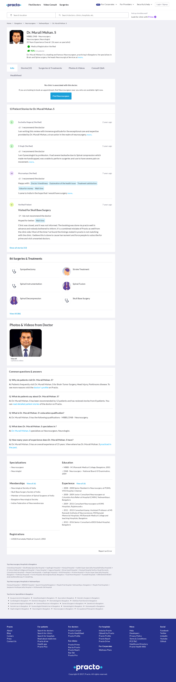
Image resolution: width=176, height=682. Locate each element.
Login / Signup (162, 4)
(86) (15, 313)
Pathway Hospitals (22, 575)
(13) (26, 68)
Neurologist (16, 471)
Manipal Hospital (68, 568)
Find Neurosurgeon (61, 96)
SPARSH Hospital (28, 585)
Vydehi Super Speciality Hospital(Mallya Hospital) (93, 568)
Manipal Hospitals (13, 585)
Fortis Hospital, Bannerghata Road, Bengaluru (47, 575)
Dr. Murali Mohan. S (21, 430)
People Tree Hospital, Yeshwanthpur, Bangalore (74, 585)
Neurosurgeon (17, 467)
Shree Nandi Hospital (69, 570)
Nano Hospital (41, 570)
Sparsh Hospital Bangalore (45, 585)
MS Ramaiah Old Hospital (42, 587)
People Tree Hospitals (33, 572)
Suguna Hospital (54, 570)
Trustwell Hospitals (88, 575)
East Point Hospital (73, 575)
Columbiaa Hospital (14, 568)
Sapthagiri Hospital (53, 568)
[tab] (12, 68)
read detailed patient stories (26, 404)
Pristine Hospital (78, 572)
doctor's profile (41, 387)
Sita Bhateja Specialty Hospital (33, 568)
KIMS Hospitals (64, 572)
